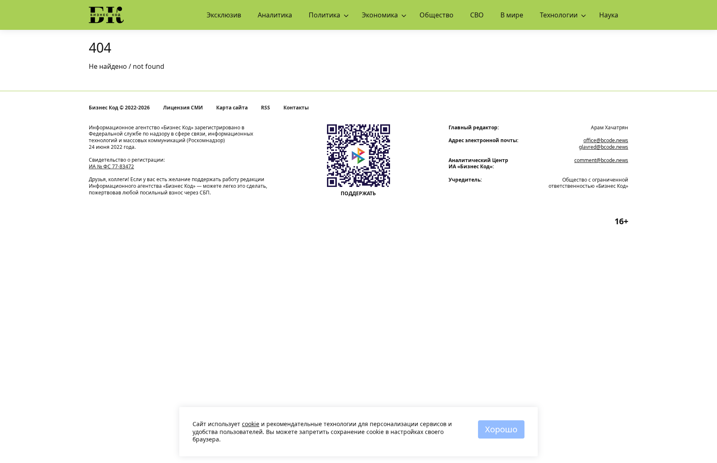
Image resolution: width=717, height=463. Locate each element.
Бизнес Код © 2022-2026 (119, 107)
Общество (436, 14)
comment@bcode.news (601, 160)
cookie (250, 424)
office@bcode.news (605, 140)
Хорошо (501, 429)
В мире (511, 14)
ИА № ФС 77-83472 (111, 166)
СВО (477, 14)
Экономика (380, 14)
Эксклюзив (224, 14)
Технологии (559, 14)
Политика (324, 14)
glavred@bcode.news (603, 146)
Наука (608, 14)
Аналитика (275, 14)
